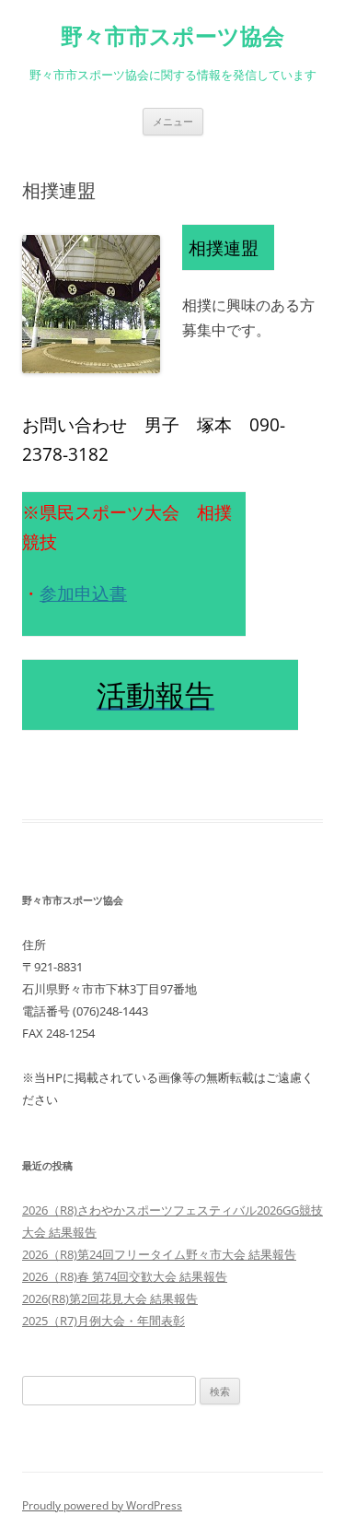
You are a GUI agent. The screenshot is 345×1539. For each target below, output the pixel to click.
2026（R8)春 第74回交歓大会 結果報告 (124, 1276)
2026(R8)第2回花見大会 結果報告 (110, 1298)
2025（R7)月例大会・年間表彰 (103, 1320)
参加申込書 (83, 593)
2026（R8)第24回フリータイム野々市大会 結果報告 (159, 1254)
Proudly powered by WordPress (102, 1505)
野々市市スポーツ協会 (172, 36)
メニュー (173, 121)
